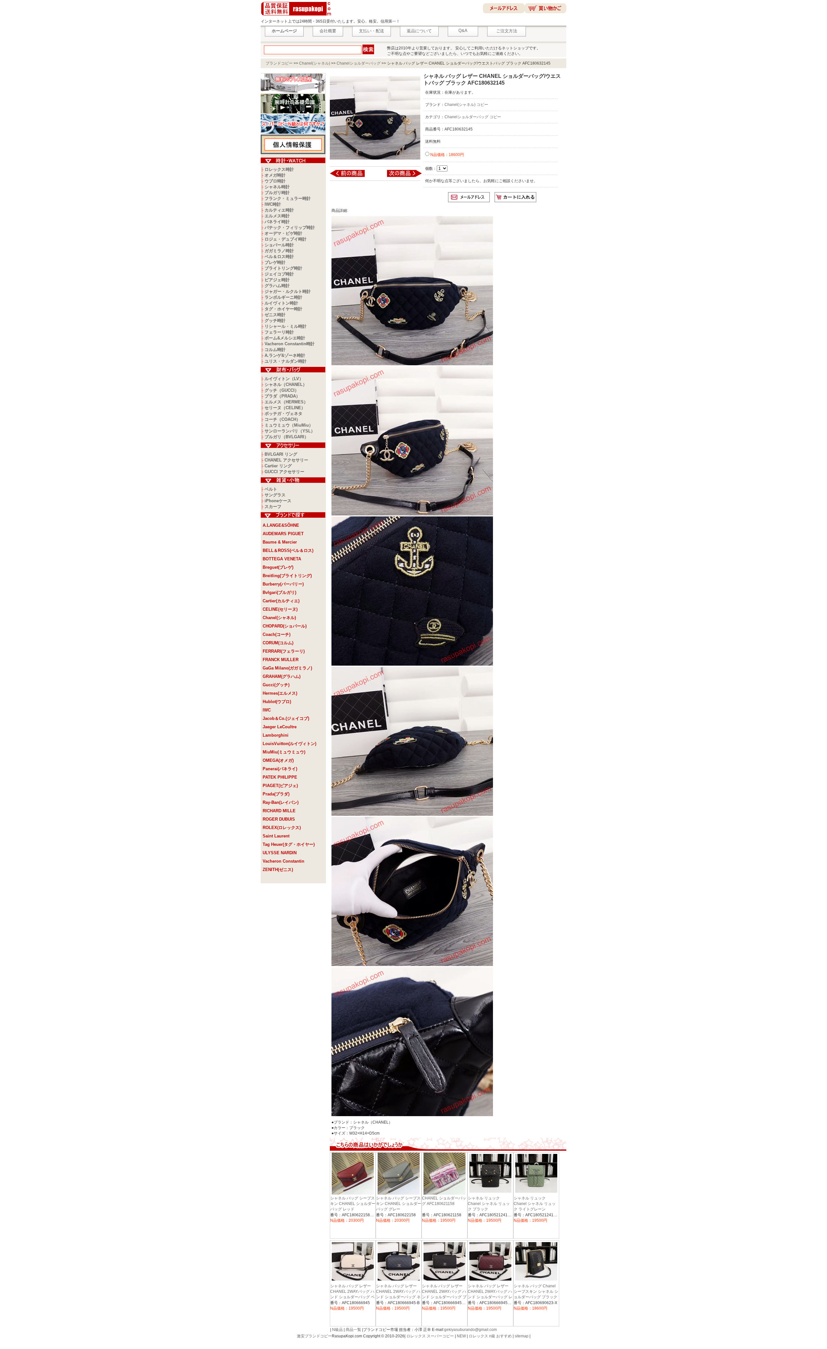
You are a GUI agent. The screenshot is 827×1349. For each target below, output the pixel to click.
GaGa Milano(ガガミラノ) (287, 668)
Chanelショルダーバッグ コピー (473, 117)
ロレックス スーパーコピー (430, 1336)
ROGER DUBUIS (279, 819)
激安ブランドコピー (314, 1336)
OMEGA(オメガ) (278, 760)
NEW (461, 1336)
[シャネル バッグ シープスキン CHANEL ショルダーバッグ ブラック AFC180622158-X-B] (351, 176)
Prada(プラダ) (276, 794)
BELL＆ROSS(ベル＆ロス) (288, 550)
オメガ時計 (275, 175)
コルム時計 (275, 349)
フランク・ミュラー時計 (288, 198)
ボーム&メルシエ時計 (285, 338)
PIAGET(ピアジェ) (280, 785)
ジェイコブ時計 (279, 274)
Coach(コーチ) (276, 634)
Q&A (462, 30)
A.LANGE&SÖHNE (281, 525)
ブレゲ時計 (275, 262)
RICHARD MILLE (279, 810)
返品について (419, 30)
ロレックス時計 (279, 169)
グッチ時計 (275, 320)
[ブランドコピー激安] (297, 16)
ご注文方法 (506, 30)
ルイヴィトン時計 (281, 303)
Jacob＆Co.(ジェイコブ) (286, 718)
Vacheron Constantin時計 (290, 343)
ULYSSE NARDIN (280, 852)
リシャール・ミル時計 (286, 326)
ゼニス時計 (275, 314)
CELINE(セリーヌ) (280, 609)
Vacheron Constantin (283, 861)
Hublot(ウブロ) (277, 701)
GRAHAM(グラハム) (281, 676)
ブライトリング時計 (283, 268)
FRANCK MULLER (280, 659)
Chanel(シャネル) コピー (466, 104)
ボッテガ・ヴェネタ (283, 413)
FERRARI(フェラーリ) (284, 651)
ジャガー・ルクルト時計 (288, 291)
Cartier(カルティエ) (281, 600)
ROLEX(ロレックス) (282, 827)
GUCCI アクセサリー (284, 471)
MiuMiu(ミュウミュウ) (284, 752)
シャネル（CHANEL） (286, 384)
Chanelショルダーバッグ (359, 63)
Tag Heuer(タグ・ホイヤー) (289, 844)
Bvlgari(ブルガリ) (279, 592)
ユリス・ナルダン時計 (286, 361)
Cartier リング (278, 465)
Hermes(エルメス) (280, 693)
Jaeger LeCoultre (280, 726)
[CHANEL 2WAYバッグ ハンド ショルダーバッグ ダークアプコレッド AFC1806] (400, 176)
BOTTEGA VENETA (282, 558)
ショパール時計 (279, 245)
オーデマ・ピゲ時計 (283, 233)
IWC (267, 710)
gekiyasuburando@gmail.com (470, 1329)
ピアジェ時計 (277, 279)
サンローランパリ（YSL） (290, 431)
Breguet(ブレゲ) (278, 567)
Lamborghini (275, 735)
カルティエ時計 (279, 210)
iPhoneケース (278, 500)
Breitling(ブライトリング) (287, 575)
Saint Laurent (276, 836)
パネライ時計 (277, 221)
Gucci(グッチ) (276, 684)
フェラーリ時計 (279, 332)
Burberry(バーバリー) (283, 584)
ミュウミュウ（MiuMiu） (289, 425)
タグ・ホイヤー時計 (283, 308)
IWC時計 (273, 204)
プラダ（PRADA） (282, 396)
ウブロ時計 (275, 181)
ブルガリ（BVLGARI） (287, 436)
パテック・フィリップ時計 (290, 227)
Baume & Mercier (280, 542)
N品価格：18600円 (446, 154)
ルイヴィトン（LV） (284, 378)
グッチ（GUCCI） (282, 390)
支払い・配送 (371, 30)
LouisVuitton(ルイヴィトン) (289, 743)
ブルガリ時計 (277, 192)
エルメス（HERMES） (286, 402)
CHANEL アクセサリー (286, 460)
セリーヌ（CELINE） (285, 407)
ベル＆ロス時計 (279, 256)
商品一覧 (353, 1329)
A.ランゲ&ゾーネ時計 (285, 355)
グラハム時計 (277, 285)
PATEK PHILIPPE (280, 777)
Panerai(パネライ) (280, 768)
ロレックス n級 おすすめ (490, 1336)
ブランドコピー (279, 63)
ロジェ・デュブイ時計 (286, 239)
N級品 (337, 1329)
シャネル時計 (277, 186)
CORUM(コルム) (278, 642)
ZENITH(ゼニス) (278, 869)
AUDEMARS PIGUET (283, 533)
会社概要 (327, 30)
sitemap (522, 1336)
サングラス (275, 495)
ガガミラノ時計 (279, 250)
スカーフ (273, 506)
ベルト (271, 489)
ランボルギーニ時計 (283, 297)
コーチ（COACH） (282, 419)
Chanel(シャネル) (314, 63)
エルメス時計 (277, 215)
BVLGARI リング (281, 454)
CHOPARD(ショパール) (285, 626)
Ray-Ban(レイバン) (280, 802)
